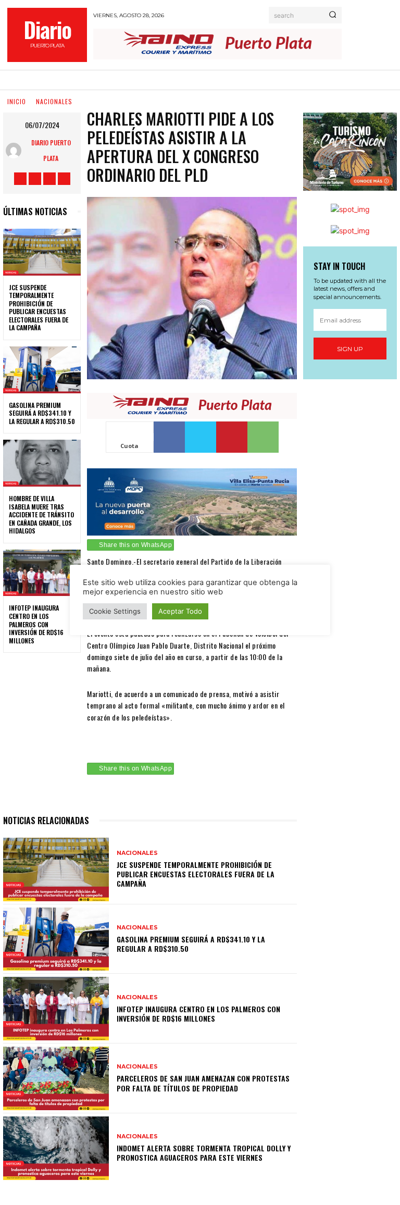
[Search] (332, 15)
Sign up (350, 349)
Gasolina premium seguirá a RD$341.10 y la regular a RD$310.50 (42, 413)
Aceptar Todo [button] (180, 611)
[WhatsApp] (263, 437)
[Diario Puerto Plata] (15, 150)
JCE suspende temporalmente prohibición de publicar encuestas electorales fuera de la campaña (38, 307)
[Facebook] (20, 178)
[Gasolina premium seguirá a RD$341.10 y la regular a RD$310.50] (42, 369)
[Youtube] (64, 178)
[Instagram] (35, 178)
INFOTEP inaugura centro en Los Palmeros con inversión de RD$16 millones (36, 623)
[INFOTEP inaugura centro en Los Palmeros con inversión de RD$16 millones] (42, 573)
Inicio (16, 101)
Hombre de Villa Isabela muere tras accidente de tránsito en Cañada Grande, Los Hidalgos (41, 514)
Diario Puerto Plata (51, 150)
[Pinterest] (231, 437)
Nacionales (54, 101)
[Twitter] (49, 178)
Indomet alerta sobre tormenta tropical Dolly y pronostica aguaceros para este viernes (204, 1152)
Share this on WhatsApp (135, 545)
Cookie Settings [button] (115, 611)
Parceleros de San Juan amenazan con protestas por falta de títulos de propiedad (203, 1083)
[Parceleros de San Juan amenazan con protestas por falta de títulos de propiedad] (56, 1078)
